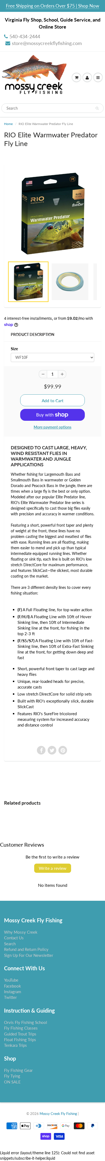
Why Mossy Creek (20, 932)
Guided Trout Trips (20, 1033)
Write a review (52, 868)
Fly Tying (12, 1075)
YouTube (11, 980)
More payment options (52, 427)
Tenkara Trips (15, 1045)
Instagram (12, 991)
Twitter (10, 997)
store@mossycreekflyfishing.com (47, 43)
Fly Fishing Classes (21, 1028)
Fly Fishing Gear (18, 1070)
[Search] (97, 108)
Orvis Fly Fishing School (25, 1022)
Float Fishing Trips (20, 1039)
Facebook (12, 985)
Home (8, 124)
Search (10, 943)
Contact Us (14, 937)
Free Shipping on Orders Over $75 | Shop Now (52, 6)
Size (14, 348)
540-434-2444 (24, 36)
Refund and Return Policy (26, 949)
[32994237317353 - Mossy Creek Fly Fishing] (52, 213)
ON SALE (12, 1081)
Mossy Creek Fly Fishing (58, 1113)
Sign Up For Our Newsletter (28, 955)
